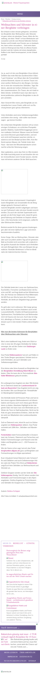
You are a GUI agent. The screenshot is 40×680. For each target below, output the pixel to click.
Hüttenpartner (16, 425)
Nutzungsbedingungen (15, 661)
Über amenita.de (27, 652)
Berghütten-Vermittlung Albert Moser (18, 371)
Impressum (12, 657)
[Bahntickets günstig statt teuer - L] (29, 646)
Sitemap (32, 661)
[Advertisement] (20, 519)
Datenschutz (26, 657)
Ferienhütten (6, 435)
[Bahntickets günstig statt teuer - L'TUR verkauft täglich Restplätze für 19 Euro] (5, 642)
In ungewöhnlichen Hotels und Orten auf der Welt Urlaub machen (20, 575)
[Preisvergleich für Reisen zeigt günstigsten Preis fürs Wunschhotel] (20, 558)
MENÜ (20, 14)
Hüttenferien (32, 463)
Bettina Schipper (13, 491)
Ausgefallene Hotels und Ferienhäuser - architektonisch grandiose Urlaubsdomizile (20, 600)
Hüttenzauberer (15, 355)
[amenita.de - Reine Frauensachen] (20, 6)
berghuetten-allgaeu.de (10, 451)
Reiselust (18, 543)
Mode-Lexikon (11, 652)
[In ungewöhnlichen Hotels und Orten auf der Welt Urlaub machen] (20, 582)
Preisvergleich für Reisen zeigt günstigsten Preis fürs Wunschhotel (18, 552)
